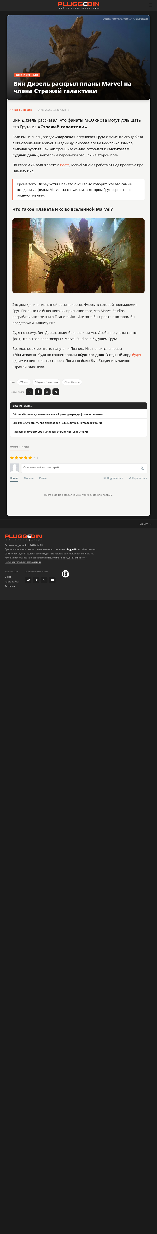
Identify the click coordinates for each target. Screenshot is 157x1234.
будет (136, 354)
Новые (14, 478)
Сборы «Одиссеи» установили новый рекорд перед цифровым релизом (58, 414)
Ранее (43, 478)
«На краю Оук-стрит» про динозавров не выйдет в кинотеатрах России (57, 423)
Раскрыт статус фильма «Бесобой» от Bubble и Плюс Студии (50, 431)
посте (65, 165)
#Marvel (23, 382)
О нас (8, 576)
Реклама (10, 586)
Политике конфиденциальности (66, 557)
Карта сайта (12, 581)
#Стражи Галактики (46, 382)
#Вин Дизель (71, 382)
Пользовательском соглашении (23, 561)
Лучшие (29, 478)
